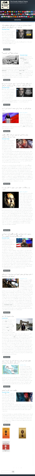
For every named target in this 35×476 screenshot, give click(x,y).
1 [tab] (14, 468)
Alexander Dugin (5, 29)
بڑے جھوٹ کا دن (8, 316)
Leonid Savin (5, 318)
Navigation (17, 19)
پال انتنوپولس (23, 278)
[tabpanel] (17, 440)
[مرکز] (5, 8)
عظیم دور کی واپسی (9, 390)
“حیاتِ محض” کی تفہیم (10, 53)
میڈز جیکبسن (23, 364)
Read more (7, 49)
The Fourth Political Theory (19, 1)
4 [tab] (21, 468)
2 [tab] (16, 468)
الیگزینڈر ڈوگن (24, 112)
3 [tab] (19, 468)
